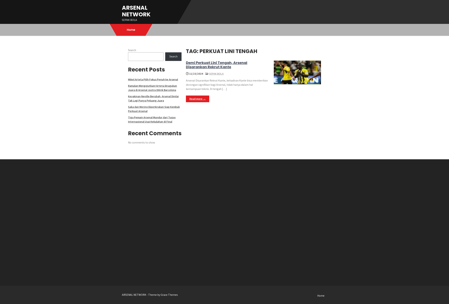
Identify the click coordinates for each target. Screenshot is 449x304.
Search (132, 50)
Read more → (197, 99)
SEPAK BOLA (216, 74)
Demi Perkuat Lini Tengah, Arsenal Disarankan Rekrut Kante (216, 64)
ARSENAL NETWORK (136, 11)
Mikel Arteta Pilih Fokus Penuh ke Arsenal (153, 79)
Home (131, 30)
